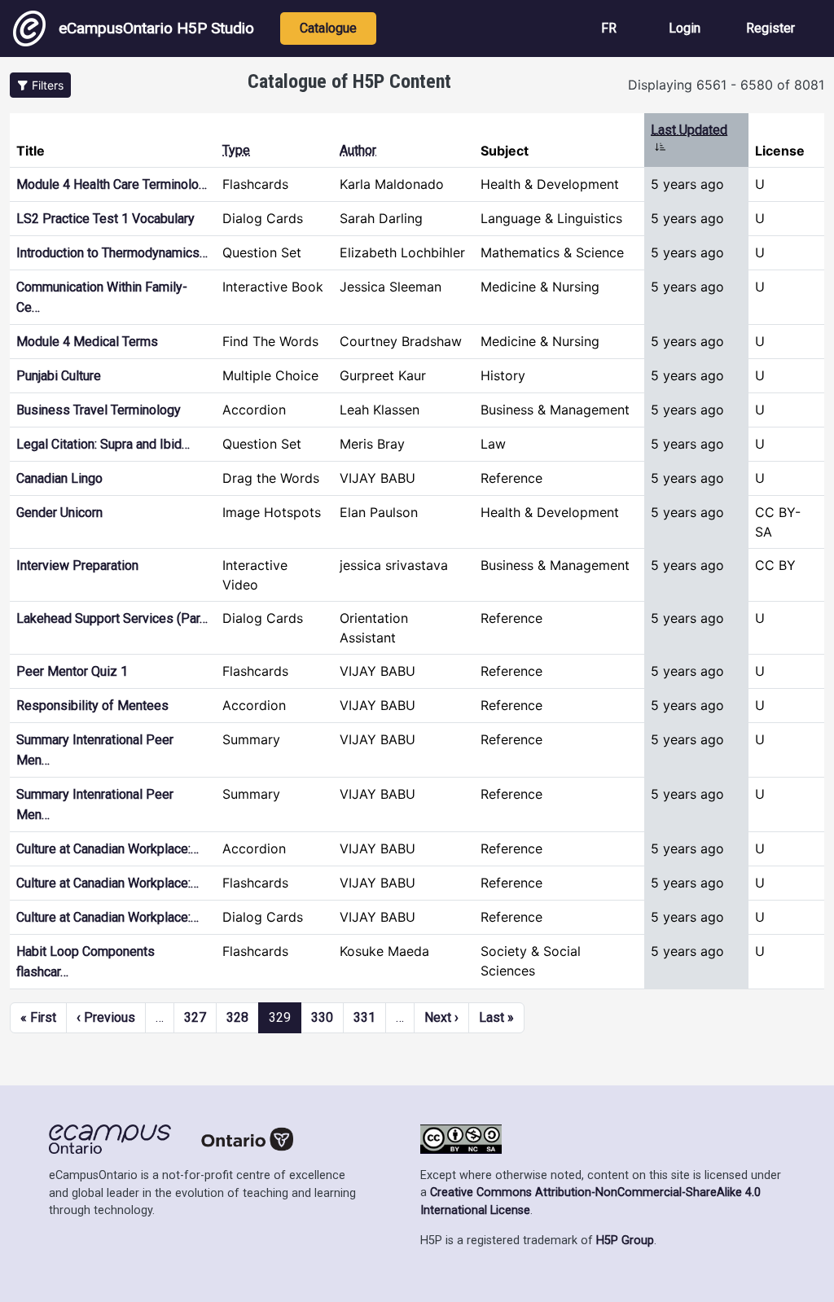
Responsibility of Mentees (92, 705)
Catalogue (328, 28)
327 (195, 1017)
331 (364, 1017)
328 (237, 1017)
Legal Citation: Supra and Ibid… (103, 444)
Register (770, 28)
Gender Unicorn (59, 512)
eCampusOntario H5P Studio (156, 28)
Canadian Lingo (59, 478)
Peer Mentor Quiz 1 (72, 671)
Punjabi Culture (58, 376)
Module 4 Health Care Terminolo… (111, 184)
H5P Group (625, 1240)
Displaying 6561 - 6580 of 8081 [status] (726, 85)
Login (684, 28)
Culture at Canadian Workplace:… (107, 849)
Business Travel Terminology (98, 410)
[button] (40, 85)
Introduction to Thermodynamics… (112, 253)
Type (236, 150)
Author (358, 150)
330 (322, 1017)
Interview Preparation (77, 565)
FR (609, 28)
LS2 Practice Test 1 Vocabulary (105, 218)
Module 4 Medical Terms (87, 341)
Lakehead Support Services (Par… (112, 618)
